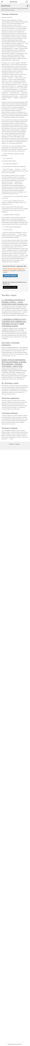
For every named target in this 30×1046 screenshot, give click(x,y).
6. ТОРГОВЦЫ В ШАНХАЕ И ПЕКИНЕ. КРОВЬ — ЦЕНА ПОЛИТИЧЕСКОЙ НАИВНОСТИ (14, 302)
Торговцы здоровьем (9, 428)
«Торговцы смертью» (10, 413)
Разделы (17, 444)
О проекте (11, 444)
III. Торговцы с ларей (10, 383)
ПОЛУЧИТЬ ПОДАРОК (10, 275)
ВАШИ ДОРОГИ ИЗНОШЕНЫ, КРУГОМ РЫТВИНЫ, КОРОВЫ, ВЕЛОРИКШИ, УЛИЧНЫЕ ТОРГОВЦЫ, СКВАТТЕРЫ (14, 363)
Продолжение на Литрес (10, 287)
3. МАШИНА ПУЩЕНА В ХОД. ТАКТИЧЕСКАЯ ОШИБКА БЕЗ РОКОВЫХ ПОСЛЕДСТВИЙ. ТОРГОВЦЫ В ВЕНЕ (14, 322)
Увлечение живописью (10, 398)
